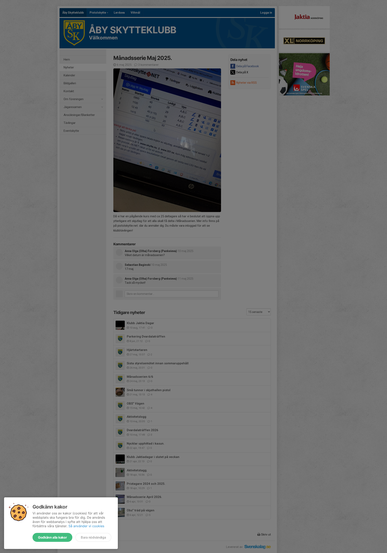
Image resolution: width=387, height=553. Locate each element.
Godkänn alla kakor (52, 537)
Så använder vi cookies (86, 526)
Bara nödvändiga (93, 537)
